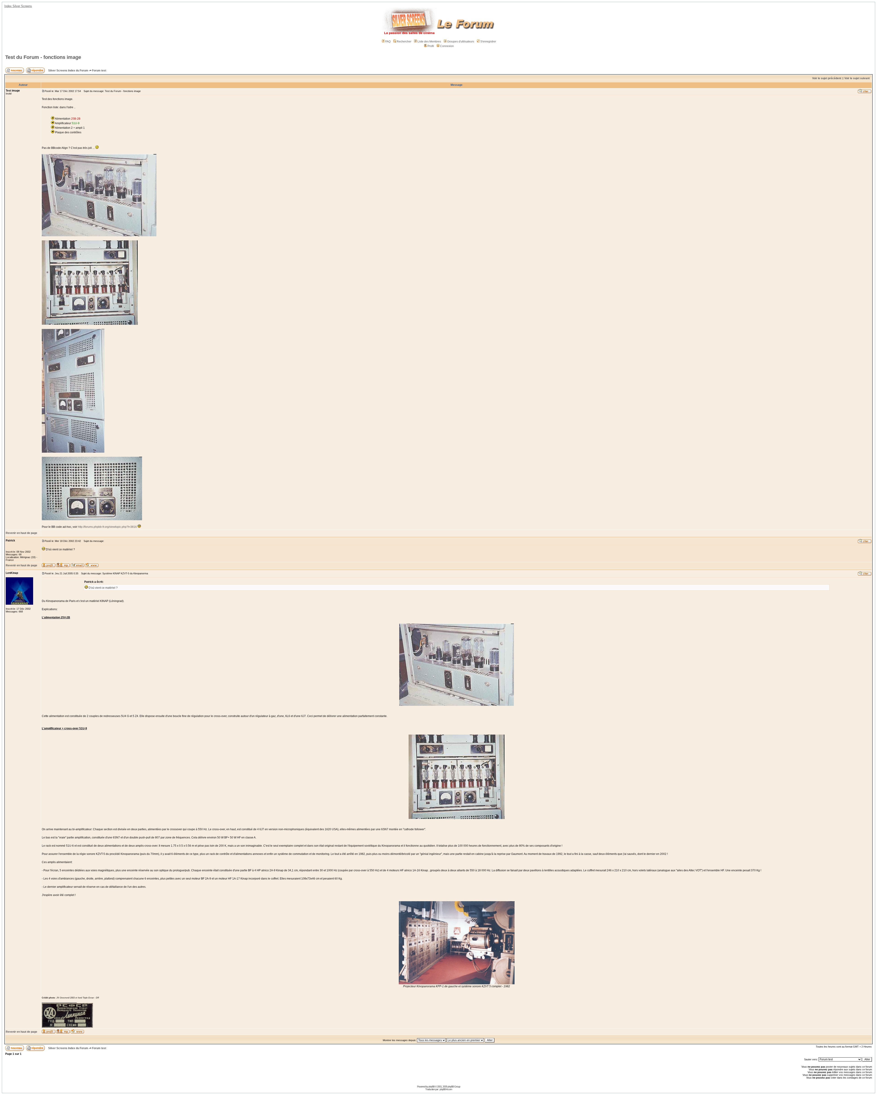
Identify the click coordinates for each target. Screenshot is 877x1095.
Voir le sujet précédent (826, 78)
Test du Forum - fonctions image (43, 57)
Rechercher (404, 41)
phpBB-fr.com (446, 1089)
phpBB (431, 1086)
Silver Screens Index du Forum (68, 70)
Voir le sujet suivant (857, 78)
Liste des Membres (429, 41)
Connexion (447, 46)
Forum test (99, 70)
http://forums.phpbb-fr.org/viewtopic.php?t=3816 (107, 526)
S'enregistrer (488, 41)
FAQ (388, 41)
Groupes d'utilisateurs (460, 41)
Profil (431, 46)
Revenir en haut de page (21, 533)
